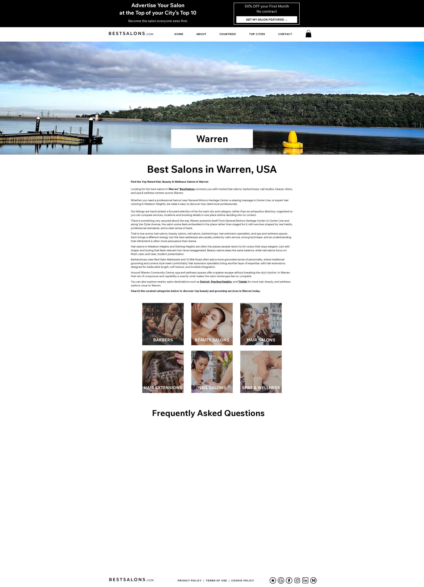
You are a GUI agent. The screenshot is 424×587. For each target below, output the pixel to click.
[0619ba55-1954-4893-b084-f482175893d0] (289, 580)
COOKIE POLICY (242, 580)
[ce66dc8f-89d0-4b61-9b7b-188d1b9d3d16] (313, 580)
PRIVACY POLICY (189, 580)
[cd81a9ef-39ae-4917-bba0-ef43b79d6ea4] (305, 580)
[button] (308, 33)
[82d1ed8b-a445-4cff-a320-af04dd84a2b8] (281, 580)
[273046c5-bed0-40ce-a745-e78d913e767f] (297, 580)
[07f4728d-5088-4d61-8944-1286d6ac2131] (273, 580)
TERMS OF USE (216, 580)
